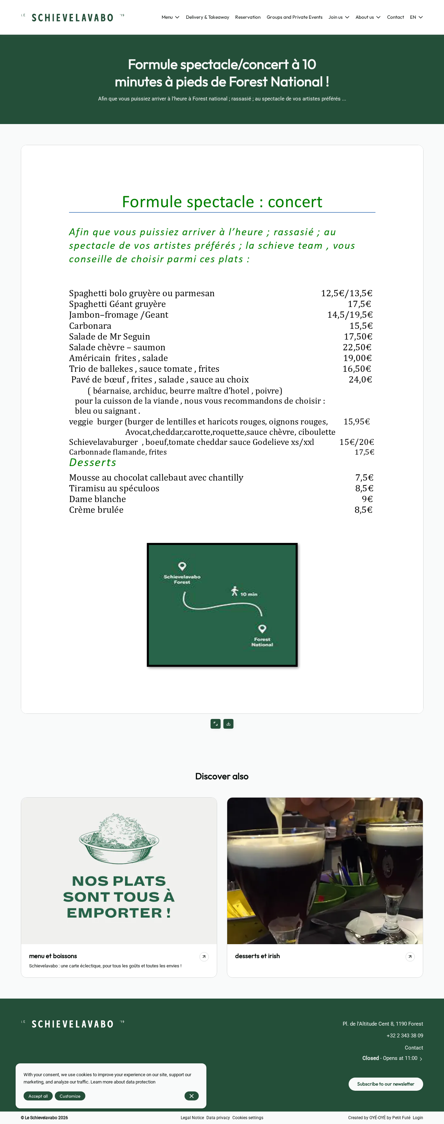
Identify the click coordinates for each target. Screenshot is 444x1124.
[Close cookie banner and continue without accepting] (192, 1096)
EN (413, 17)
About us (365, 17)
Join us (335, 17)
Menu (167, 17)
